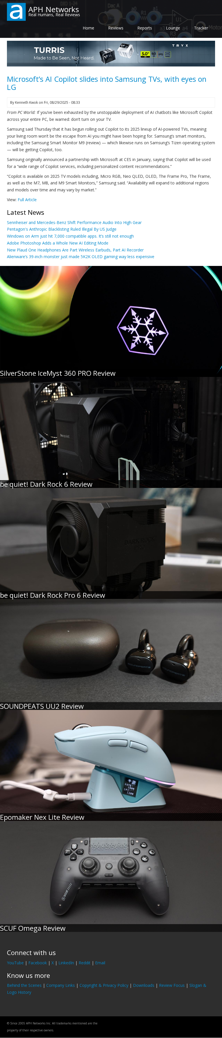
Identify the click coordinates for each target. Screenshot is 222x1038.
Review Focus (172, 985)
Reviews (115, 28)
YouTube (15, 962)
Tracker (201, 28)
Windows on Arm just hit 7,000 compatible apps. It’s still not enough (70, 236)
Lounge (173, 28)
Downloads (143, 985)
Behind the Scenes (24, 985)
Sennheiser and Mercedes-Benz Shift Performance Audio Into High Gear (74, 222)
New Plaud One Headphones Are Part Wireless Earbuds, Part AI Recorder (75, 250)
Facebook (37, 962)
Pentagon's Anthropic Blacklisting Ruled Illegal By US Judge (61, 229)
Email (100, 962)
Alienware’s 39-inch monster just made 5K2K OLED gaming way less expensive (80, 256)
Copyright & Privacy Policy (103, 985)
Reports (144, 28)
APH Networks (53, 9)
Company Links (60, 985)
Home (88, 28)
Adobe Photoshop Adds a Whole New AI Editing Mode (57, 243)
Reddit (84, 962)
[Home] (16, 11)
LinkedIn (66, 962)
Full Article (27, 199)
